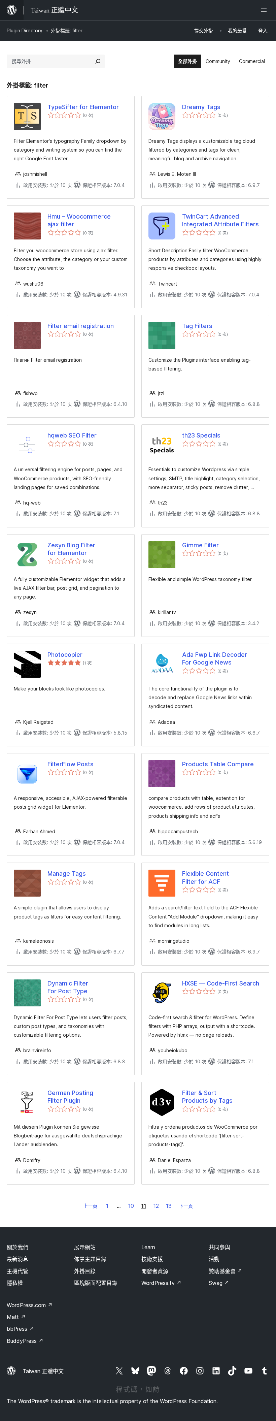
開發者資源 (154, 1271)
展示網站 (85, 1247)
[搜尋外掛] (98, 61)
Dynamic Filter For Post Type (67, 987)
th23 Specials (201, 435)
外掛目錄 (85, 1271)
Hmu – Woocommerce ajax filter (79, 220)
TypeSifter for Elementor (83, 106)
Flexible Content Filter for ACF (205, 877)
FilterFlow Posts (70, 764)
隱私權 (15, 1283)
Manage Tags (66, 873)
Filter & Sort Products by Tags (207, 1096)
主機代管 (17, 1271)
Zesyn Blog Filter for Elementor (71, 549)
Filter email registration (80, 325)
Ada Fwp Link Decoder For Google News (214, 658)
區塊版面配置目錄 (95, 1283)
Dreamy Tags (201, 106)
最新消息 (17, 1259)
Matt (16, 1317)
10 (131, 1205)
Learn (148, 1247)
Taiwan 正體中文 (43, 1371)
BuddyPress (25, 1340)
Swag (219, 1283)
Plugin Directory (24, 30)
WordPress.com (30, 1305)
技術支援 (152, 1259)
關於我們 (17, 1247)
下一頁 (186, 1206)
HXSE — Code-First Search (220, 983)
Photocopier (64, 654)
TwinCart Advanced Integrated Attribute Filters (220, 220)
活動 (214, 1259)
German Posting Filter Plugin (70, 1096)
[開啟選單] (265, 10)
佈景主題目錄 (90, 1259)
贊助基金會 (225, 1271)
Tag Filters (197, 325)
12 (156, 1205)
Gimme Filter (200, 545)
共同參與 (219, 1247)
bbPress (20, 1328)
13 (169, 1205)
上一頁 (90, 1206)
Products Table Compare (218, 764)
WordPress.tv (161, 1283)
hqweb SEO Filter (72, 435)
